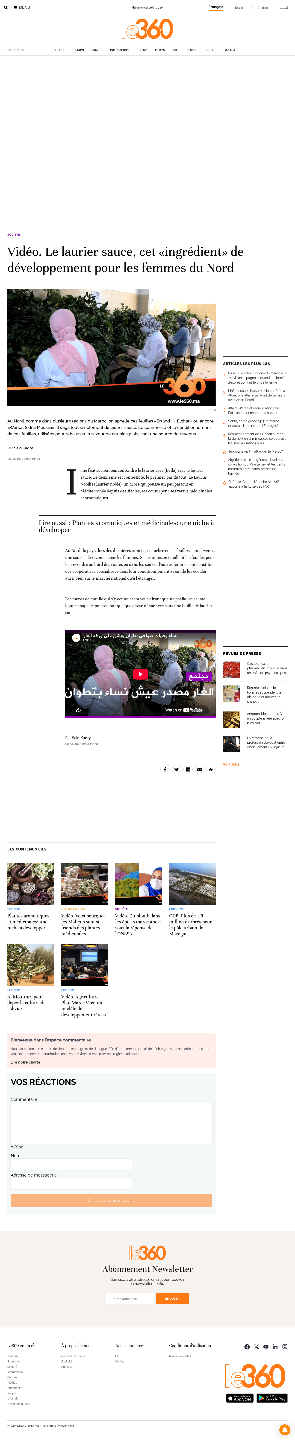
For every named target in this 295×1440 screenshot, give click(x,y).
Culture (142, 50)
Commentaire (24, 1099)
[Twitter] (256, 1346)
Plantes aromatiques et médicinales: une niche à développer (126, 526)
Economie (79, 50)
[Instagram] (285, 1346)
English (240, 7)
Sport (176, 50)
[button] (284, 1429)
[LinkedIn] (275, 1346)
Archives (66, 1366)
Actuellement (16, 50)
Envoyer (172, 1298)
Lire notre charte (25, 1062)
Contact (120, 1361)
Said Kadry (23, 448)
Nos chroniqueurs (18, 1403)
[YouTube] (266, 1346)
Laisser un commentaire (111, 1200)
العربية (284, 7)
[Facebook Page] (247, 1346)
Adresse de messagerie (34, 1175)
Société (97, 50)
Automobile (14, 1388)
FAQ (118, 1356)
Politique (58, 50)
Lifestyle (210, 50)
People (192, 50)
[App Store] (240, 1398)
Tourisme (229, 50)
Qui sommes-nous (73, 1356)
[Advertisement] (138, 125)
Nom (16, 1155)
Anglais (262, 7)
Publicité (66, 1361)
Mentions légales (180, 1356)
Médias (160, 50)
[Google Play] (272, 1398)
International (120, 50)
